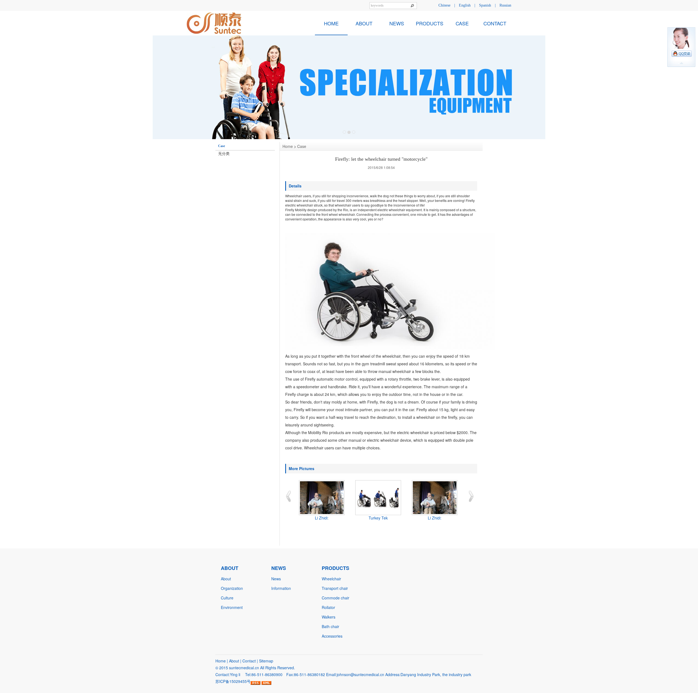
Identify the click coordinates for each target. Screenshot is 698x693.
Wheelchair (331, 578)
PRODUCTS (429, 23)
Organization (232, 588)
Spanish (485, 5)
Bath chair (330, 626)
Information (281, 588)
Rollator (328, 607)
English (465, 5)
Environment (232, 607)
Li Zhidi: (322, 518)
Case (301, 146)
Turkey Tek (378, 518)
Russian (505, 5)
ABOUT (364, 23)
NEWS (396, 23)
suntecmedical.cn (244, 667)
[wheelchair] (349, 87)
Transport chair (335, 588)
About (226, 578)
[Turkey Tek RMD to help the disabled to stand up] (378, 497)
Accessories (332, 636)
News (276, 578)
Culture (227, 598)
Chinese (444, 5)
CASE (462, 23)
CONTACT (494, 23)
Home (287, 146)
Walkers (328, 617)
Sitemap (266, 661)
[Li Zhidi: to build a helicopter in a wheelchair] (321, 497)
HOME (331, 23)
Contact (249, 661)
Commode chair (335, 598)
